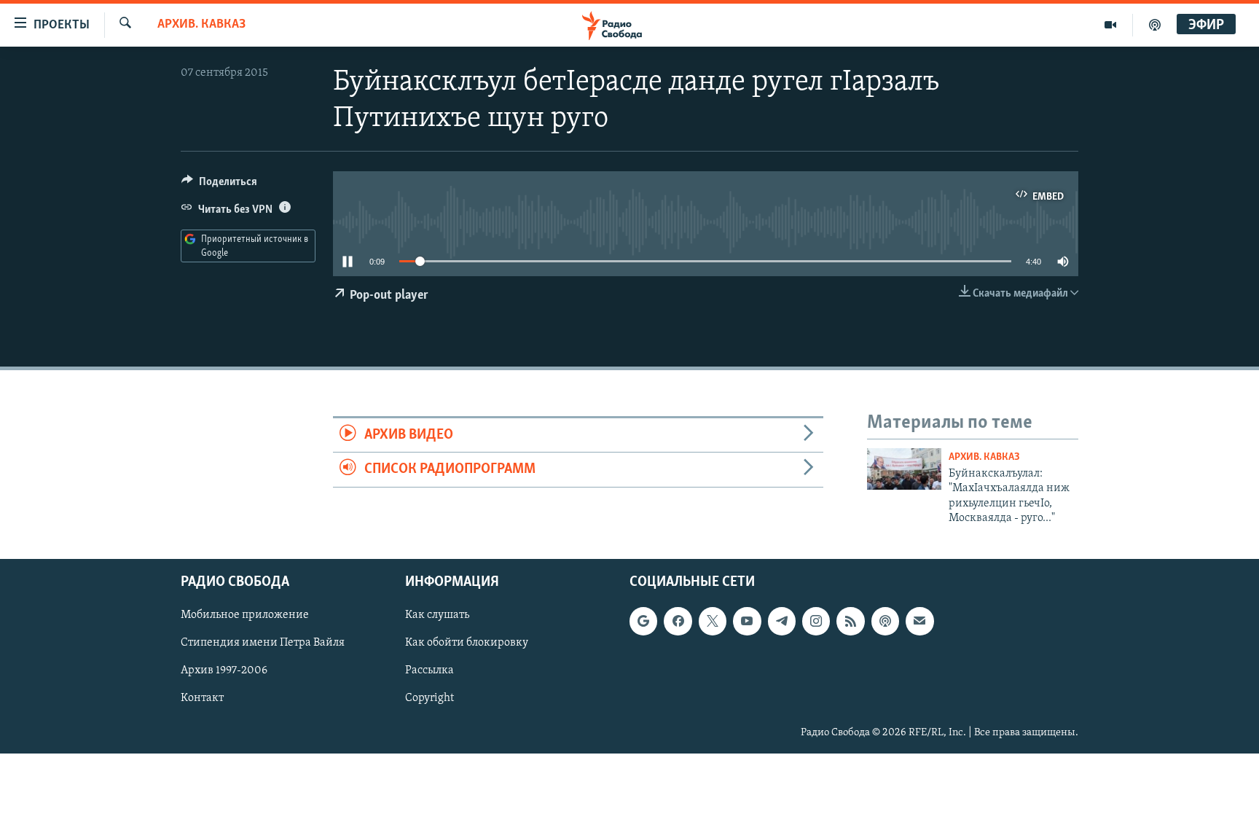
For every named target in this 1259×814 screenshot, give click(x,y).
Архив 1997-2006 (224, 671)
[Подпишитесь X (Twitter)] (712, 621)
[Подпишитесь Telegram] (782, 621)
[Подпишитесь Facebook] (677, 621)
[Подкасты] (885, 621)
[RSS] (850, 621)
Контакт (202, 699)
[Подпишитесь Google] (643, 621)
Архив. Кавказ (201, 24)
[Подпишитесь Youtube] (747, 621)
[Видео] (1111, 25)
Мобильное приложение (245, 616)
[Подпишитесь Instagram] (816, 621)
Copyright (429, 699)
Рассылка (429, 671)
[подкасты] (1155, 25)
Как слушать (437, 616)
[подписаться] (919, 621)
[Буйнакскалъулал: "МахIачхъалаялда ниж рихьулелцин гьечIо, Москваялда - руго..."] (904, 469)
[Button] (219, 185)
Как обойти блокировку (466, 643)
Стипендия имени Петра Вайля (263, 643)
